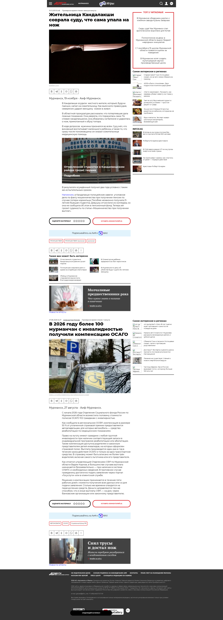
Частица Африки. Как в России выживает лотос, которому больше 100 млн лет (158, 369)
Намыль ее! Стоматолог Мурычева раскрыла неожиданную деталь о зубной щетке (158, 335)
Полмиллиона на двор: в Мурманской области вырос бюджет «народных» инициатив (153, 40)
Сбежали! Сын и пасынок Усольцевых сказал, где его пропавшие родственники (159, 343)
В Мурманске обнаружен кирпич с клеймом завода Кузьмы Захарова (153, 19)
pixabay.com (54, 85)
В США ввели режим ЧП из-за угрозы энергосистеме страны (158, 150)
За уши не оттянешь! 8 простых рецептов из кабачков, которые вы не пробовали (159, 111)
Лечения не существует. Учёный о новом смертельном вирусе (157, 359)
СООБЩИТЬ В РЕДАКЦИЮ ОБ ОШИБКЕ (117, 575)
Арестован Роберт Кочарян (154, 166)
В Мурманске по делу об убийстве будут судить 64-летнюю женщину (115, 270)
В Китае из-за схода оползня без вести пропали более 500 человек (157, 133)
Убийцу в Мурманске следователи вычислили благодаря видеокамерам (70, 278)
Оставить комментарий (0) (111, 221)
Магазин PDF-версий (79, 575)
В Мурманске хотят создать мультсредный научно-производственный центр (153, 61)
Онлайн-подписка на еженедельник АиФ (110, 573)
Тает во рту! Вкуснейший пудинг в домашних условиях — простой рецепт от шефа (157, 102)
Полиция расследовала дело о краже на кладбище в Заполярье (73, 269)
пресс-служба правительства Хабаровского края (69, 395)
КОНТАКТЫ (134, 573)
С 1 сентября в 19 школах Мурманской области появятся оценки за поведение (153, 50)
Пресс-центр (96, 575)
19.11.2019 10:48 (54, 11)
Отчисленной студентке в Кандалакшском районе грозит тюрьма (94, 168)
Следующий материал (91, 613)
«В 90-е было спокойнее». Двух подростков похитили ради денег (157, 84)
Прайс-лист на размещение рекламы (156, 573)
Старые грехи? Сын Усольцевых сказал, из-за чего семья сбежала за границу (158, 77)
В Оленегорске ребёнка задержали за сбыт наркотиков (113, 260)
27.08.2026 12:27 (55, 320)
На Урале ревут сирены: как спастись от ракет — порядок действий (158, 159)
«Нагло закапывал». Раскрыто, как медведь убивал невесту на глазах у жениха (158, 94)
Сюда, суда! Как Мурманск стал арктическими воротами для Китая (153, 30)
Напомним (68, 195)
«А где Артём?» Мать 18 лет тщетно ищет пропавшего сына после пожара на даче (158, 326)
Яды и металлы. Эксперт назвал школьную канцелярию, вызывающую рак (156, 120)
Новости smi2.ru (57, 312)
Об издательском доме (80, 573)
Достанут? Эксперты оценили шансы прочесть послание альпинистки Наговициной (159, 352)
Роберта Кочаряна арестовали (155, 141)
